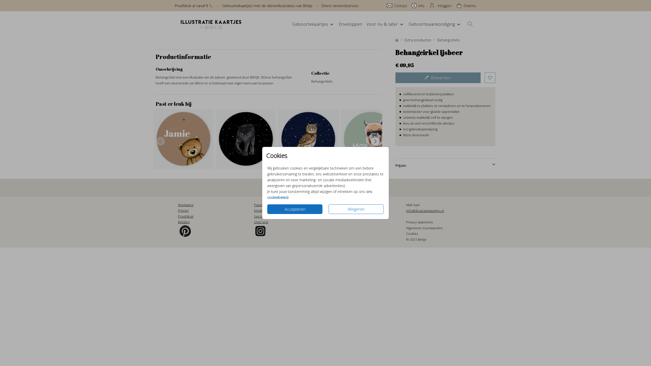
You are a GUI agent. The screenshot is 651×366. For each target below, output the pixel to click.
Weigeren (356, 209)
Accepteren (295, 209)
